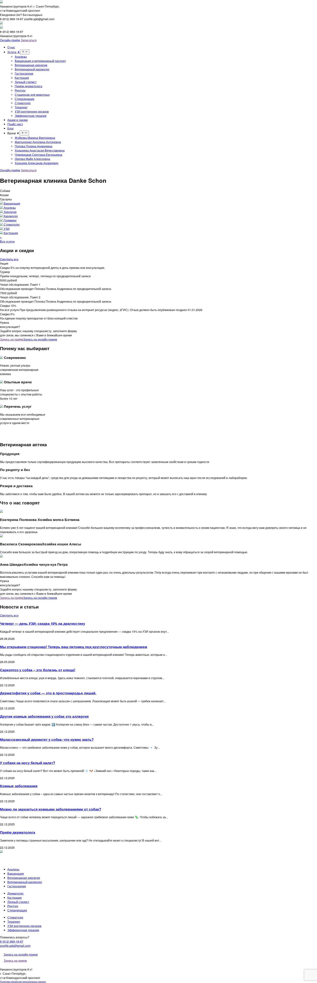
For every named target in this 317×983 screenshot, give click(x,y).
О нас (11, 47)
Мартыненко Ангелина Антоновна (38, 142)
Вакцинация (11, 203)
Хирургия (10, 212)
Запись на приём (11, 339)
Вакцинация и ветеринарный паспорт (40, 61)
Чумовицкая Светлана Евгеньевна (38, 154)
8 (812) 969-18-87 (11, 941)
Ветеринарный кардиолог (32, 69)
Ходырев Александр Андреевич (36, 163)
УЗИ (6, 229)
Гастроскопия (24, 73)
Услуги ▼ (13, 52)
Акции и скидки (17, 120)
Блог (10, 128)
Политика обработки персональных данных (23, 981)
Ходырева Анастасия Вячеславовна (40, 150)
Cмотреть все (9, 259)
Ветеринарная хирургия (31, 65)
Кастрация (22, 78)
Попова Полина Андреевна (33, 146)
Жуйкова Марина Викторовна (35, 138)
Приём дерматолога (28, 86)
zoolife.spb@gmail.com (15, 946)
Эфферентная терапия (30, 116)
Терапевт (21, 107)
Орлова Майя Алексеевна (32, 159)
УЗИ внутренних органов (32, 111)
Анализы (21, 56)
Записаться (29, 40)
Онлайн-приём (10, 40)
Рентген (20, 90)
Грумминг (10, 220)
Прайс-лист (15, 124)
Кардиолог (10, 216)
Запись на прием (15, 960)
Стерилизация (24, 99)
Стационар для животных (32, 94)
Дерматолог (15, 893)
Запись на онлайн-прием (40, 339)
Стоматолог (23, 103)
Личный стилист (26, 82)
